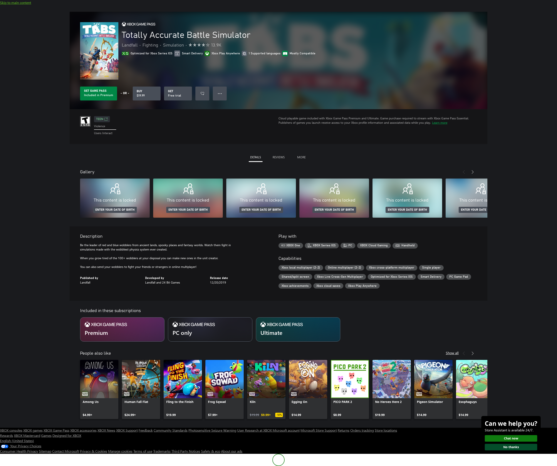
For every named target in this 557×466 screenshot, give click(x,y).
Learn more (439, 122)
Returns (343, 430)
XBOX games (33, 430)
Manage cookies (120, 451)
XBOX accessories (83, 430)
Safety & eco (210, 451)
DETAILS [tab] (255, 157)
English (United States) (17, 440)
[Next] (472, 172)
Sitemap (45, 451)
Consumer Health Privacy (19, 451)
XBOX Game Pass (56, 430)
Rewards (6, 435)
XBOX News (106, 430)
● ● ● (220, 93)
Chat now (511, 438)
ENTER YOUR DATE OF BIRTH (115, 209)
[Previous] (464, 172)
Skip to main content (15, 2)
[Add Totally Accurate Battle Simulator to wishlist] (202, 93)
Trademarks (162, 451)
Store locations (386, 430)
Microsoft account (286, 430)
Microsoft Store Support (318, 430)
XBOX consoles (11, 430)
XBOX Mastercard (27, 435)
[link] (99, 389)
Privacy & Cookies (93, 451)
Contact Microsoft (65, 451)
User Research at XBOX (255, 430)
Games (46, 435)
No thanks (511, 447)
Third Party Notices (185, 451)
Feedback (146, 430)
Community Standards (171, 430)
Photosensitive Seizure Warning (212, 430)
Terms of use (142, 451)
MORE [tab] (301, 157)
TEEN (99, 119)
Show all (452, 353)
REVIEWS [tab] (279, 157)
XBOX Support (127, 430)
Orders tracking (362, 430)
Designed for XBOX (66, 435)
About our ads (231, 451)
